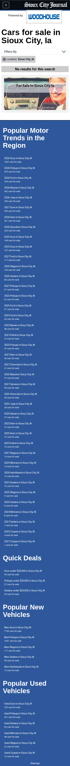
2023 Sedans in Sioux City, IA (19, 484)
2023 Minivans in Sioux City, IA (20, 514)
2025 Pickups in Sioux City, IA (19, 347)
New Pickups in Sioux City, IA (19, 639)
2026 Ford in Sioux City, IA (17, 180)
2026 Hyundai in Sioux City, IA (19, 229)
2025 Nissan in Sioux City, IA (19, 415)
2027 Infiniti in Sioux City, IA (18, 337)
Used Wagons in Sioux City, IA (19, 745)
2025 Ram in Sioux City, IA (18, 435)
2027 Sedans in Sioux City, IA (19, 523)
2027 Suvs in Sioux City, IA (18, 209)
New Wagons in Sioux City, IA (19, 649)
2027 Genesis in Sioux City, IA (19, 386)
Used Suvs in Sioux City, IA (18, 705)
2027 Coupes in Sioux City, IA (19, 543)
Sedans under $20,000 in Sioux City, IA (24, 592)
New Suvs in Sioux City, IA (17, 629)
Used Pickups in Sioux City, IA (19, 715)
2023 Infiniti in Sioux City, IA (18, 445)
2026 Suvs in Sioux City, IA (18, 160)
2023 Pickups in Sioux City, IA (19, 297)
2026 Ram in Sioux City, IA (18, 219)
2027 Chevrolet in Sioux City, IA (20, 366)
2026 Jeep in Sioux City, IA (18, 199)
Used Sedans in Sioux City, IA (19, 725)
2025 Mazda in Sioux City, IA (19, 376)
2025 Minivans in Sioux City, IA (20, 464)
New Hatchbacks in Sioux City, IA (21, 668)
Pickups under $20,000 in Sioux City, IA (24, 582)
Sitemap (35, 763)
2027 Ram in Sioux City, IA (18, 356)
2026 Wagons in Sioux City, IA (19, 268)
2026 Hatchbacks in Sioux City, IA (21, 474)
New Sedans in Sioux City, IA (19, 659)
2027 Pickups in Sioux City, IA (19, 288)
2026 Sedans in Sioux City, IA (19, 278)
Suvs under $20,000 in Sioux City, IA (23, 573)
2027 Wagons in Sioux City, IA (19, 455)
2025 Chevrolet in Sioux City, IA (20, 396)
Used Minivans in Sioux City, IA (20, 735)
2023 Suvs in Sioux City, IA (18, 248)
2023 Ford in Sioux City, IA (17, 317)
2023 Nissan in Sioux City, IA (19, 327)
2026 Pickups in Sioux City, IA (19, 170)
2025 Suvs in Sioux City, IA (18, 238)
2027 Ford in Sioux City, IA (17, 258)
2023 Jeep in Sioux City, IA (18, 405)
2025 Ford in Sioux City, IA (17, 307)
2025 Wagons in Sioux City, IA (19, 494)
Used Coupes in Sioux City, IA (19, 754)
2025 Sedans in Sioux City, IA (19, 504)
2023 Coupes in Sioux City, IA (19, 533)
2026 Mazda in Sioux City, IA (19, 189)
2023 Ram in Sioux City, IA (18, 425)
